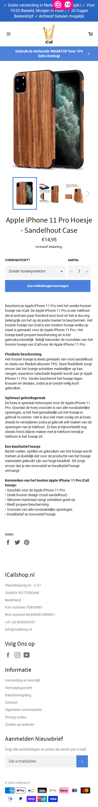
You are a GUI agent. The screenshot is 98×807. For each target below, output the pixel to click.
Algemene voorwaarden (23, 710)
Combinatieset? (17, 260)
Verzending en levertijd (22, 680)
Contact (11, 702)
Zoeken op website (19, 724)
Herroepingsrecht (18, 688)
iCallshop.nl (22, 782)
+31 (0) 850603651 (20, 622)
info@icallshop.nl (18, 629)
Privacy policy (15, 717)
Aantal (73, 260)
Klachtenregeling (18, 695)
